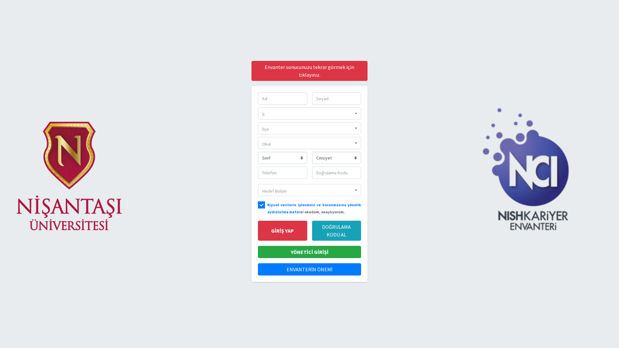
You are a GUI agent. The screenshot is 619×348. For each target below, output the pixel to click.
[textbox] (309, 114)
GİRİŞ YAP (282, 230)
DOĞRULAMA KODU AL (336, 231)
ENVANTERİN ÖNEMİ (309, 269)
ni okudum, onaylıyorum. (314, 208)
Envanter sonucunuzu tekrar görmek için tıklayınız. (309, 71)
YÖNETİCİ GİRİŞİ (310, 252)
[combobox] (309, 113)
